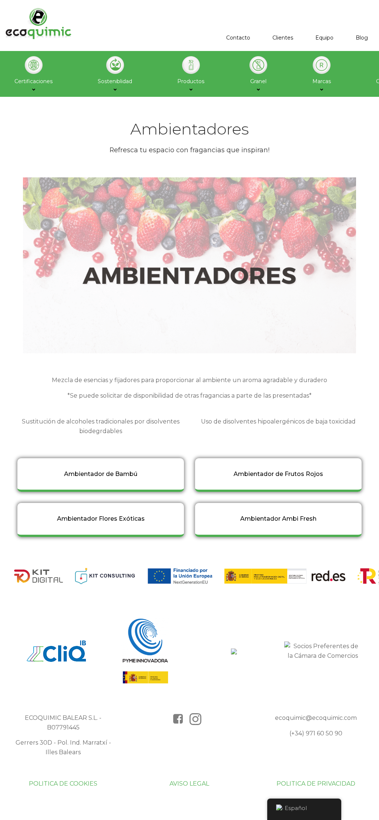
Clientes (282, 37)
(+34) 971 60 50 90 (315, 733)
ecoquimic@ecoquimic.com (316, 717)
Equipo (324, 37)
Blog (362, 37)
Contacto (238, 37)
